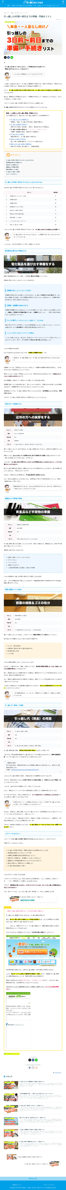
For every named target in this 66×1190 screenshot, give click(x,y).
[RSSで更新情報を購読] (36, 1067)
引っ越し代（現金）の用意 (13, 171)
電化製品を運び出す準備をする (14, 162)
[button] (61, 588)
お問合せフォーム (16, 1184)
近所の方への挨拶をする (12, 164)
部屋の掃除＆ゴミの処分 (12, 169)
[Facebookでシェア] (8, 57)
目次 (12, 155)
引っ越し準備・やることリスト (12, 1053)
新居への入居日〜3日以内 (18, 139)
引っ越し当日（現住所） (18, 134)
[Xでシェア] (5, 57)
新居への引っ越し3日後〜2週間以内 (21, 144)
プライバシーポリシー (49, 1184)
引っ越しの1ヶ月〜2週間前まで (20, 119)
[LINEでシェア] (11, 57)
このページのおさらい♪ (12, 174)
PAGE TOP (33, 1178)
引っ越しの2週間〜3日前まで (19, 124)
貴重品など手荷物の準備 (12, 167)
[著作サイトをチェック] (29, 1067)
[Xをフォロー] (33, 1067)
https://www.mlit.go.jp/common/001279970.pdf (24, 769)
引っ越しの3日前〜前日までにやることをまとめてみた (20, 160)
